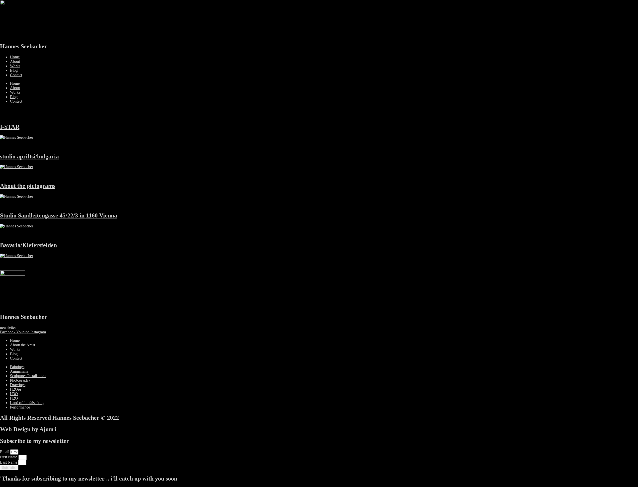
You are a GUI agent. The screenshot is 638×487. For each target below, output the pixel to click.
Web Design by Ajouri (28, 429)
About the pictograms (27, 186)
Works (15, 66)
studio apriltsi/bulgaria (29, 156)
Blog (14, 70)
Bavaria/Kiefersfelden (28, 245)
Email (5, 452)
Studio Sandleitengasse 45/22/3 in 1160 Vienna (58, 215)
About (15, 61)
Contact (16, 75)
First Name (9, 457)
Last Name (9, 462)
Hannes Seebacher (23, 46)
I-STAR (9, 127)
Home (15, 57)
